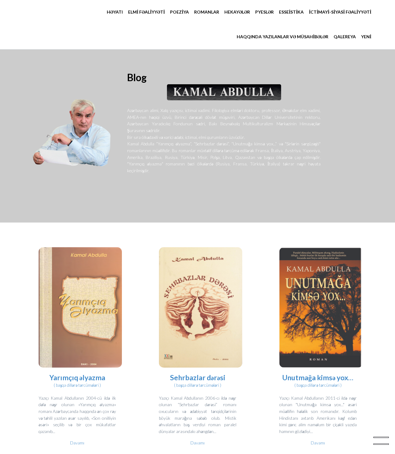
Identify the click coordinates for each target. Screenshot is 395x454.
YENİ (366, 36)
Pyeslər (264, 12)
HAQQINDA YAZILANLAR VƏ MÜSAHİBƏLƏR (282, 36)
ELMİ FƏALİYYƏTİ (146, 12)
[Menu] (381, 440)
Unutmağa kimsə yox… (317, 377)
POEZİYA (179, 12)
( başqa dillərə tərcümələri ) (77, 385)
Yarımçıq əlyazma (77, 377)
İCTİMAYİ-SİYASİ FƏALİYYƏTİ (340, 12)
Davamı (77, 442)
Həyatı (115, 12)
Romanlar (206, 12)
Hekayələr (237, 12)
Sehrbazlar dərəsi (197, 377)
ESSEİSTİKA (291, 12)
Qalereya (345, 36)
